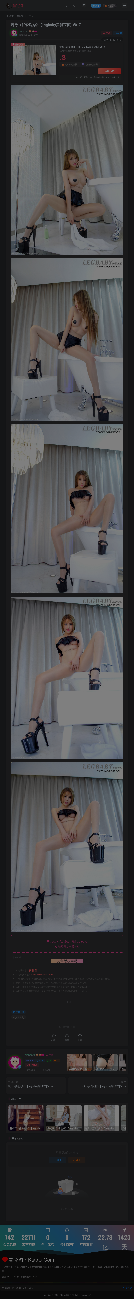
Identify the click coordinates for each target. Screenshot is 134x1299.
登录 (68, 116)
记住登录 (51, 107)
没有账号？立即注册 (54, 84)
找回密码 (85, 106)
